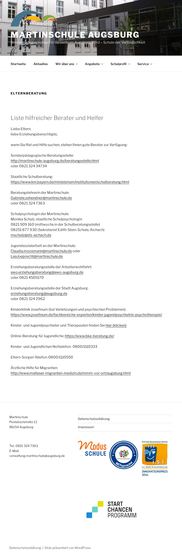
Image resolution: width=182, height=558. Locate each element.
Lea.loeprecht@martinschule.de (37, 256)
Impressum (86, 427)
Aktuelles (41, 64)
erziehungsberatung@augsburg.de (39, 293)
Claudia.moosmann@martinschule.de (41, 251)
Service (143, 64)
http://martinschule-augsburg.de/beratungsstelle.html (55, 161)
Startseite (18, 64)
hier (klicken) (116, 325)
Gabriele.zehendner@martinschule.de (41, 198)
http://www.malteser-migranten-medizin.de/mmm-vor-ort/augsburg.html (71, 373)
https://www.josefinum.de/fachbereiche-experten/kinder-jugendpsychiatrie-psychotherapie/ (86, 315)
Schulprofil (119, 64)
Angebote (92, 64)
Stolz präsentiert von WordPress (68, 548)
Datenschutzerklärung (94, 419)
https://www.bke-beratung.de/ (89, 336)
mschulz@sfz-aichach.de (31, 235)
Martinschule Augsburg (75, 35)
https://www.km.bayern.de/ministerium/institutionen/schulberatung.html (70, 182)
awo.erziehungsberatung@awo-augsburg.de (47, 272)
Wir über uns (64, 64)
